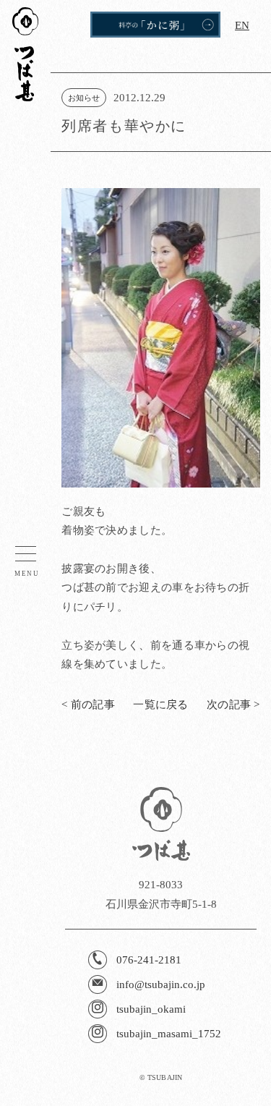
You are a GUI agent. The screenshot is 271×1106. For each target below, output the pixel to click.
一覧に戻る (161, 704)
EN (242, 25)
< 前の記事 (88, 704)
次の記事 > (233, 704)
